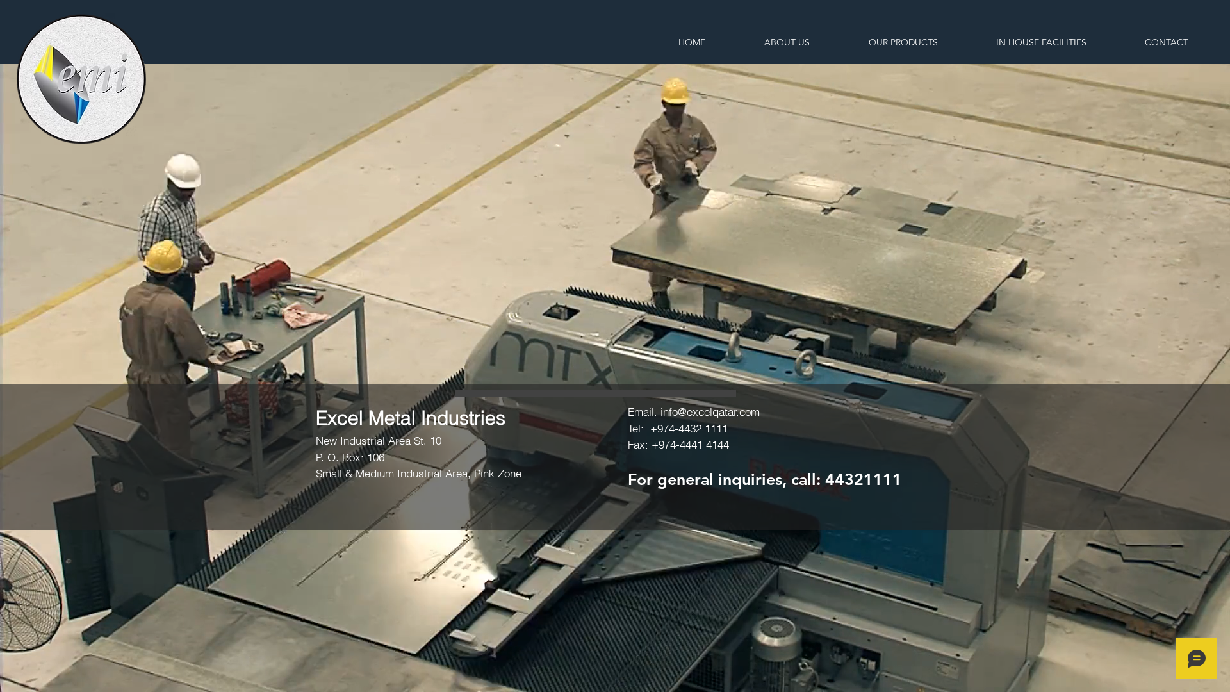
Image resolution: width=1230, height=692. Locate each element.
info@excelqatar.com (710, 411)
